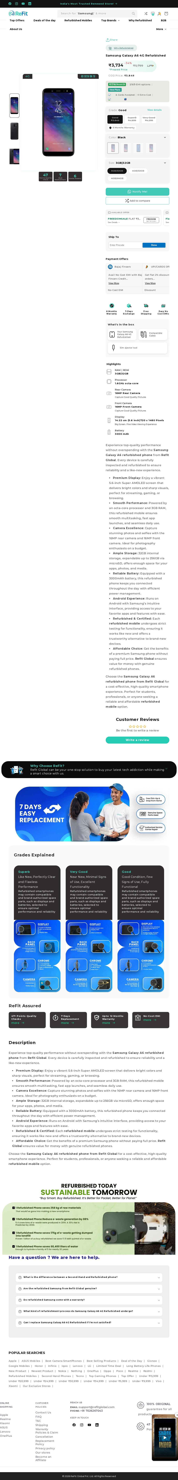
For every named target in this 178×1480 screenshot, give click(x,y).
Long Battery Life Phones (143, 1366)
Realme (133, 1371)
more (65, 1023)
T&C (38, 1420)
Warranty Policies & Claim (46, 1431)
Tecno (80, 1376)
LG (89, 1366)
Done (154, 245)
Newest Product (42, 1371)
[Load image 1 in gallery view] (14, 105)
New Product (17, 1371)
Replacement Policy (44, 1442)
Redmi (147, 1371)
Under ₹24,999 (44, 1381)
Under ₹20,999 (19, 1381)
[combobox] (97, 14)
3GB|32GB (119, 171)
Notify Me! (139, 191)
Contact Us (43, 1412)
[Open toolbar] (146, 13)
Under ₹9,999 (141, 1381)
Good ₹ (117, 120)
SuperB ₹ (134, 120)
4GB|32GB (140, 171)
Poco (119, 1371)
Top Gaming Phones (102, 1376)
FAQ (38, 1416)
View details (154, 109)
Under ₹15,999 (148, 1376)
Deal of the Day (131, 1360)
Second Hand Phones (56, 1376)
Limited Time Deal (108, 1366)
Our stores (42, 1452)
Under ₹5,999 (118, 1381)
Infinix (52, 1366)
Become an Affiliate (43, 1458)
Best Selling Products (101, 1360)
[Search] (133, 13)
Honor (39, 1366)
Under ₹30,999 (69, 1381)
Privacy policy (45, 1448)
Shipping (41, 1425)
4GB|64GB (119, 179)
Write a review (137, 740)
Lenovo (78, 1366)
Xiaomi (13, 1386)
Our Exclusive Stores (37, 1386)
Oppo (107, 1371)
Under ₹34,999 (94, 1381)
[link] (89, 1217)
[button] (89, 1277)
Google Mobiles (19, 1366)
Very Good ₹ (150, 120)
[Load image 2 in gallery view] (14, 131)
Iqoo (65, 1366)
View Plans (115, 90)
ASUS (3, 1427)
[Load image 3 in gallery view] (14, 156)
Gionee (152, 1360)
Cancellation (44, 1436)
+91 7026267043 (91, 1410)
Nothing (76, 1371)
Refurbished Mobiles (23, 1376)
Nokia (62, 1371)
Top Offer (127, 1376)
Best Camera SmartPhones (63, 1360)
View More (113, 283)
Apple (13, 1360)
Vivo (158, 1381)
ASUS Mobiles (31, 1360)
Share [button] (114, 39)
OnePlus (93, 1371)
